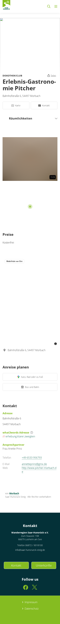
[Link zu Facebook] (25, 588)
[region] (30, 301)
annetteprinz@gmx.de (34, 464)
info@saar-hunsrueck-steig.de (30, 549)
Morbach (14, 493)
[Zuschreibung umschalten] (55, 344)
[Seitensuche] (48, 6)
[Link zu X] (34, 588)
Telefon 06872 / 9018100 (30, 545)
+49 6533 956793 (32, 457)
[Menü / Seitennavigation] (55, 6)
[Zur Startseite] (6, 5)
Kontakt (16, 565)
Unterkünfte (44, 565)
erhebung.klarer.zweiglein (19, 436)
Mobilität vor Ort (14, 261)
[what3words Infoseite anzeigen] (31, 432)
